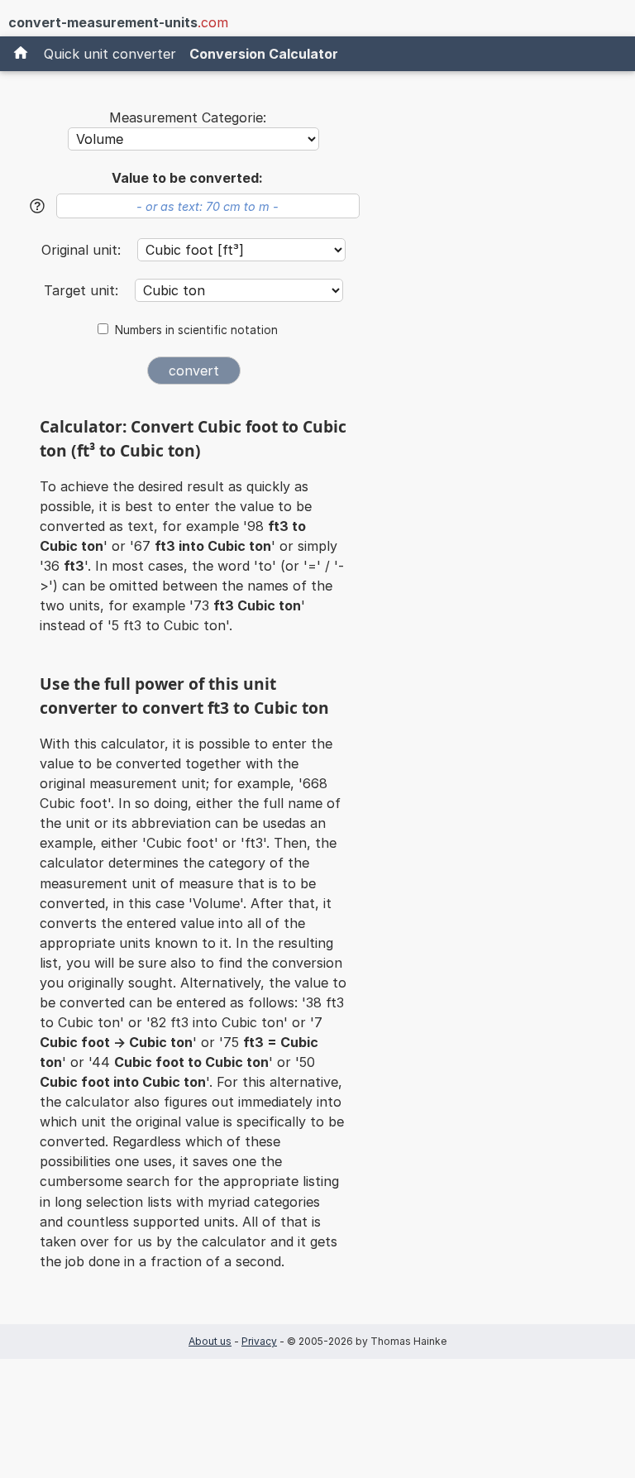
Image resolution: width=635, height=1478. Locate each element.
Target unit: (83, 290)
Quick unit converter (110, 53)
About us (210, 1341)
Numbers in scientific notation (196, 330)
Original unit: (83, 250)
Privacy (259, 1341)
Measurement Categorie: (187, 117)
